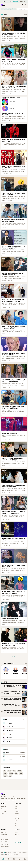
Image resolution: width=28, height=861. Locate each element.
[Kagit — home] (3, 5)
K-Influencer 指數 (5, 846)
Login (16, 832)
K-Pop (16, 808)
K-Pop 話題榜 (7, 723)
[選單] (25, 5)
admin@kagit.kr (18, 842)
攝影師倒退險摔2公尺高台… (8, 9)
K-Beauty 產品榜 (8, 726)
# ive (10, 776)
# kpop (21, 773)
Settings (17, 837)
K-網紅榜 (6, 741)
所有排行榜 (3, 832)
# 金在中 (11, 773)
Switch (15, 1)
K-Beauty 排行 (4, 837)
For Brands (3, 811)
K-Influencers (4, 808)
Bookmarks (17, 834)
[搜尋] (23, 5)
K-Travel (17, 818)
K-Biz (16, 823)
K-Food (16, 816)
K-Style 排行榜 (7, 737)
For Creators (4, 813)
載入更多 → (14, 656)
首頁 (16, 806)
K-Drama (17, 811)
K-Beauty (17, 813)
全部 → (25, 14)
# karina (5, 776)
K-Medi (16, 825)
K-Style (16, 820)
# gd (16, 773)
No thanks (21, 1)
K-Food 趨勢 (7, 734)
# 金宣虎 (5, 773)
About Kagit (4, 806)
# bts (14, 770)
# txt (4, 770)
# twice (9, 770)
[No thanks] (24, 1)
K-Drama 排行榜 (8, 730)
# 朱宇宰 (19, 770)
